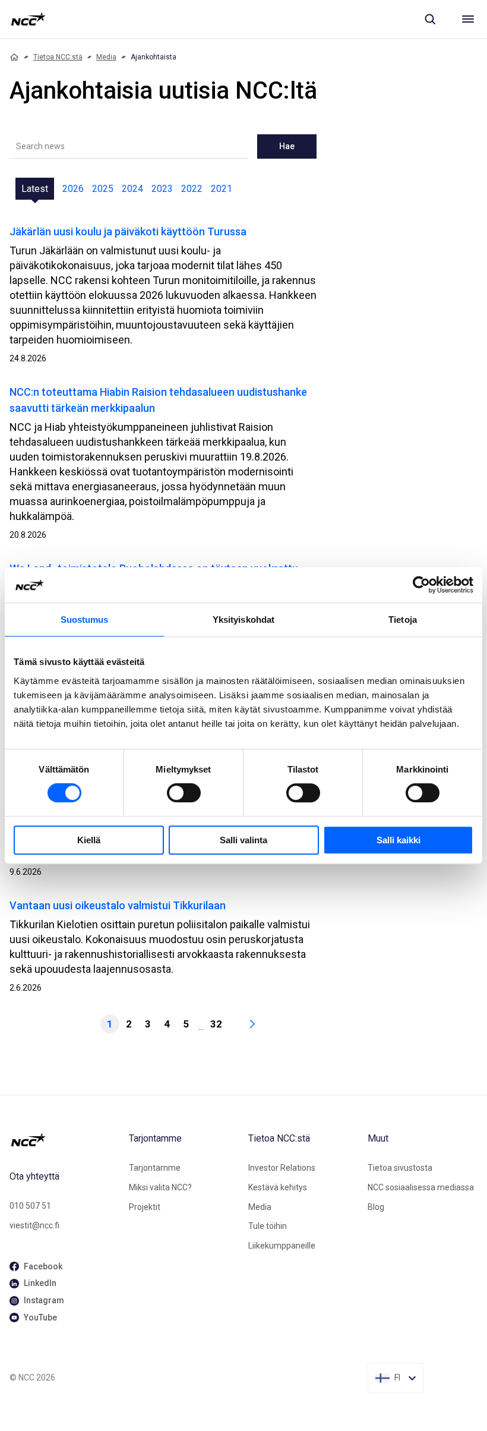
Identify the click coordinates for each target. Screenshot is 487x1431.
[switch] (184, 792)
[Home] (14, 57)
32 (216, 1024)
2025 (102, 188)
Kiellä (88, 840)
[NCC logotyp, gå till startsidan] (28, 19)
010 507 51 (30, 1206)
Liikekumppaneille (281, 1245)
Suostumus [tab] (85, 619)
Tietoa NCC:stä (58, 57)
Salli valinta (243, 840)
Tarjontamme (155, 1167)
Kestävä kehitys (277, 1187)
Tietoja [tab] (402, 619)
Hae (287, 146)
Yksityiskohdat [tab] (243, 619)
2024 (132, 188)
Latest (34, 188)
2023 (162, 188)
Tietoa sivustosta (400, 1167)
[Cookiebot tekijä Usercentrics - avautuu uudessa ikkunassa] (421, 585)
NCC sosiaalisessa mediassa (421, 1187)
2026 (73, 188)
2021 (221, 188)
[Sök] (430, 19)
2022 (192, 188)
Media (106, 57)
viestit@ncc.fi (34, 1225)
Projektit (144, 1207)
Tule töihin (267, 1226)
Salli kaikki (398, 840)
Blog (376, 1207)
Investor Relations (281, 1167)
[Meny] (468, 19)
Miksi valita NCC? (160, 1187)
